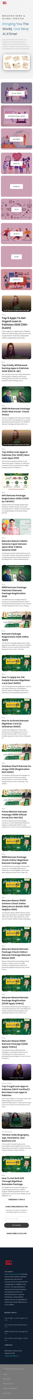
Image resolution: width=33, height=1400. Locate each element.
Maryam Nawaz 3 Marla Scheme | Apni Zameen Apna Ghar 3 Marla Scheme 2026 (14, 545)
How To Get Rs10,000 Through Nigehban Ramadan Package (13, 1181)
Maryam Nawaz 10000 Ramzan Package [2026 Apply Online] (15, 1043)
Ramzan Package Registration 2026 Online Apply (15, 636)
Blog (3, 315)
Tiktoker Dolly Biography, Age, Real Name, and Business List (15, 1137)
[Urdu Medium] (9, 3)
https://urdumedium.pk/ (13, 1274)
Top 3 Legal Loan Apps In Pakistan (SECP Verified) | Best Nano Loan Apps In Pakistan (16, 1091)
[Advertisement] (16, 24)
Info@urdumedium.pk (12, 1356)
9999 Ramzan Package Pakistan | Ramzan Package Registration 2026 (14, 592)
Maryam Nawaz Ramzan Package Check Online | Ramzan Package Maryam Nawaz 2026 (16, 953)
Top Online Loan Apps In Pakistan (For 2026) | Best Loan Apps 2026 (16, 455)
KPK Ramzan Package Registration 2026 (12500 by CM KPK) (15, 498)
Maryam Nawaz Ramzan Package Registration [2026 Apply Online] (15, 1000)
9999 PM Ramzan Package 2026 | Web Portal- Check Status (16, 411)
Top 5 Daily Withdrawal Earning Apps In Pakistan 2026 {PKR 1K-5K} (15, 368)
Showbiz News (7, 1132)
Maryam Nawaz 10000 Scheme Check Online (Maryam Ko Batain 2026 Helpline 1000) (15, 905)
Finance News (7, 1083)
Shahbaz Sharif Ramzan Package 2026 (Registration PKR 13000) (16, 769)
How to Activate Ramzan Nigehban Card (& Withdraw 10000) (15, 723)
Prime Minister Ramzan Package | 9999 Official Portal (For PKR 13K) (14, 814)
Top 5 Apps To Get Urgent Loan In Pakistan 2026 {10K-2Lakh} (15, 323)
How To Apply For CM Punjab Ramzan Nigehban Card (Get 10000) (16, 680)
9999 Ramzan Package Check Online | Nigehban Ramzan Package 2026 (15, 860)
